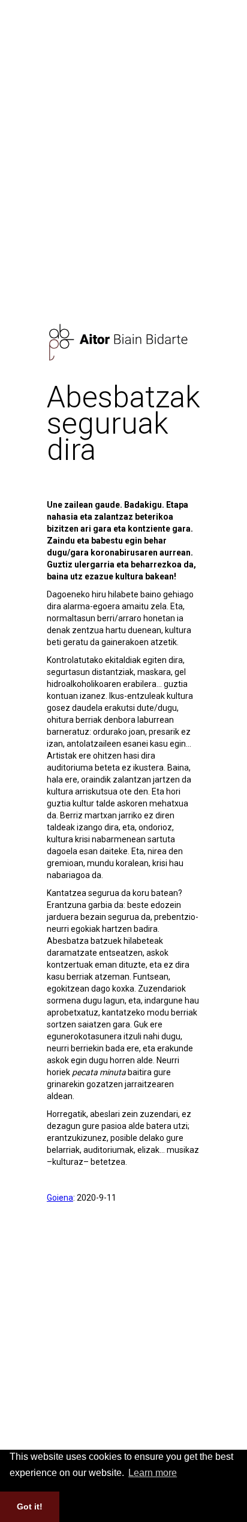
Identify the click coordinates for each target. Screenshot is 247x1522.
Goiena (60, 1197)
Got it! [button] (30, 1506)
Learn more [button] (152, 1473)
